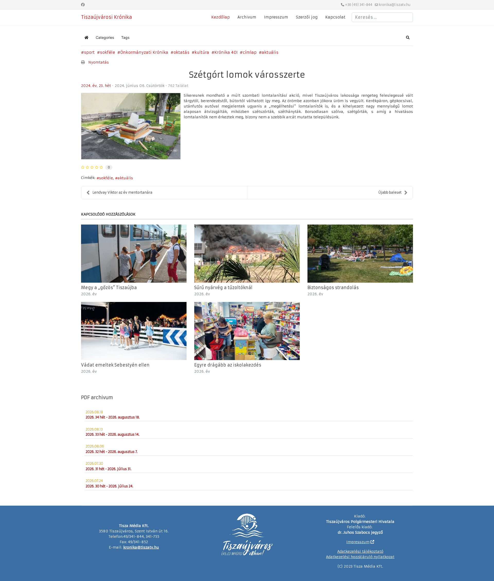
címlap (250, 52)
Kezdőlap (220, 17)
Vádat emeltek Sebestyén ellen (115, 365)
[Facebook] (83, 4)
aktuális (270, 52)
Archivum (246, 17)
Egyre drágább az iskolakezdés (227, 365)
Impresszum (276, 17)
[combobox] (382, 17)
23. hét (105, 86)
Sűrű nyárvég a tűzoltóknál (223, 287)
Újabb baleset (390, 192)
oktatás (181, 52)
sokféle (107, 52)
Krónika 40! (225, 52)
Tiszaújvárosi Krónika (106, 17)
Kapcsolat (335, 17)
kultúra (202, 52)
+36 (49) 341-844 (358, 5)
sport (89, 52)
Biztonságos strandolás (333, 287)
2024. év (89, 86)
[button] (408, 37)
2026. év (89, 294)
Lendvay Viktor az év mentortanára (122, 192)
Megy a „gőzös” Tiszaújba (109, 287)
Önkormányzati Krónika (144, 52)
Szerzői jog (306, 17)
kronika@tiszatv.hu (394, 5)
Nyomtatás (98, 62)
